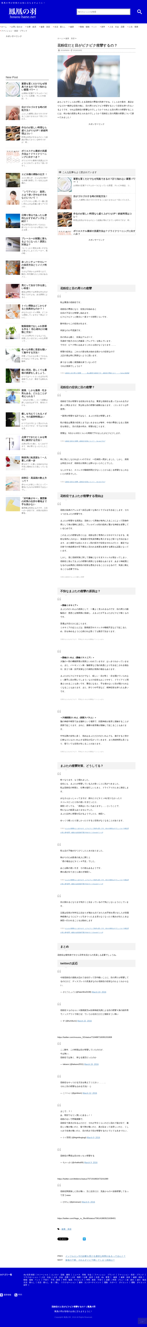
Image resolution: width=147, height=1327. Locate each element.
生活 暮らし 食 (45, 1282)
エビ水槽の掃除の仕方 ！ (34, 174)
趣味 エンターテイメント (90, 1282)
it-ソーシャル (42, 1275)
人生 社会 (46, 1277)
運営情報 (7, 1295)
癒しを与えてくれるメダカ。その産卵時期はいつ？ (34, 416)
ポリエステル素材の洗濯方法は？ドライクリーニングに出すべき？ (34, 154)
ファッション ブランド (104, 1275)
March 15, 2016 (91, 1064)
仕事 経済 (31, 27)
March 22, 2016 (84, 1021)
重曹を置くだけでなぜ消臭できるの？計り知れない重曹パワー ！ (34, 86)
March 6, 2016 (88, 1202)
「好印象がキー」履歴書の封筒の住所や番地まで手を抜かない (34, 501)
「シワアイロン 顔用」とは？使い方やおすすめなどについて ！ (34, 194)
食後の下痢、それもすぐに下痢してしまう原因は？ (90, 1260)
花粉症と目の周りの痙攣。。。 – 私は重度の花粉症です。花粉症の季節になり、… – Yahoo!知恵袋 (97, 373)
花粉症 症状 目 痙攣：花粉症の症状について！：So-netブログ (85, 441)
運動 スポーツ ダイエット (116, 1282)
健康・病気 (137, 1277)
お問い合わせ (16, 27)
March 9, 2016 (93, 1137)
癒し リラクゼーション (65, 1282)
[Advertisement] (96, 146)
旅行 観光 (141, 1280)
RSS (20, 1295)
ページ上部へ (143, 1321)
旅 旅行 (130, 1280)
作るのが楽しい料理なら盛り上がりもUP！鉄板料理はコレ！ (35, 130)
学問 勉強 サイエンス (73, 1280)
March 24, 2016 (99, 992)
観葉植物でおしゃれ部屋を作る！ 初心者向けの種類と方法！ (34, 329)
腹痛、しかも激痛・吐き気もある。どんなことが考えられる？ (34, 393)
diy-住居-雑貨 (29, 1275)
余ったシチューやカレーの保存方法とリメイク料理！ (34, 265)
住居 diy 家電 (102, 1277)
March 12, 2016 (90, 1093)
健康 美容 (45, 27)
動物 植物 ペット (88, 27)
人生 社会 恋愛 (117, 27)
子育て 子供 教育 (51, 1280)
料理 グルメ (118, 1280)
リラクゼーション (31, 1277)
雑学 (103, 27)
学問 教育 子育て (94, 1280)
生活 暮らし (60, 27)
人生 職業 (133, 27)
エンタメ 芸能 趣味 (60, 1275)
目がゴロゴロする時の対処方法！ (90, 196)
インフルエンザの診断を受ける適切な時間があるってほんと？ (95, 1256)
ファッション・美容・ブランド (14, 31)
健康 (73, 27)
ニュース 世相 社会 (82, 1275)
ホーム (4, 27)
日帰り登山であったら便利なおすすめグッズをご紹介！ (34, 218)
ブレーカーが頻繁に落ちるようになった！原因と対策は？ (34, 241)
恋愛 (108, 1280)
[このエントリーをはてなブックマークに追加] (84, 1239)
